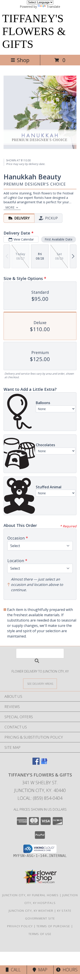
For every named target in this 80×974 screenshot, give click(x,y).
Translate (53, 6)
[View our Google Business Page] (44, 763)
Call (15, 970)
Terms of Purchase (53, 926)
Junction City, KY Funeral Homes (30, 895)
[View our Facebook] (36, 763)
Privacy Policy (20, 926)
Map (41, 970)
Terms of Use (40, 934)
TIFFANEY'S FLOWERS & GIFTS (34, 31)
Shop (23, 60)
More (9, 207)
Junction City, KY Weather (31, 911)
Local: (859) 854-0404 (40, 798)
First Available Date (58, 239)
